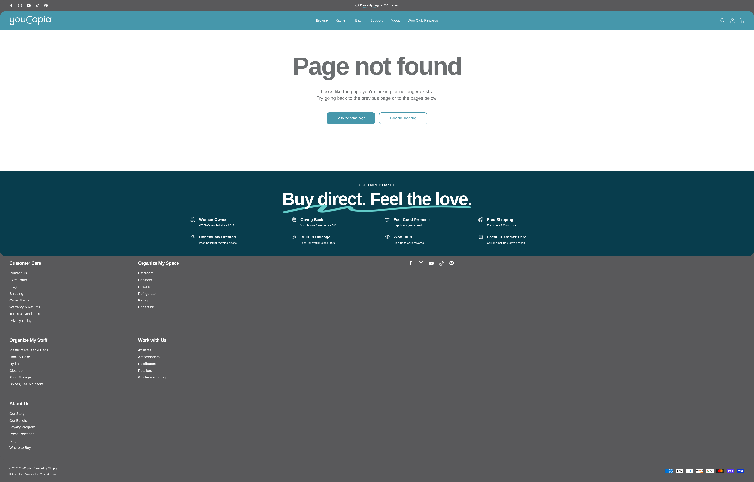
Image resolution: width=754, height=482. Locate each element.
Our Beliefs (18, 420)
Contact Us (18, 273)
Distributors (147, 364)
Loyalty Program (22, 427)
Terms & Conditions (24, 314)
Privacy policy (31, 474)
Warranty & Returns (24, 307)
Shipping (16, 294)
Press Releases (21, 434)
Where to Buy (20, 448)
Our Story (17, 414)
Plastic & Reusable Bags (28, 350)
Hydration (17, 364)
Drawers (144, 287)
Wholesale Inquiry (152, 377)
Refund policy (15, 474)
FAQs (13, 287)
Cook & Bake (19, 357)
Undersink (146, 307)
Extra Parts (18, 280)
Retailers (145, 371)
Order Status (19, 300)
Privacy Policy (20, 321)
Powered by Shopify (45, 468)
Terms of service (48, 474)
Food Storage (20, 377)
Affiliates (144, 350)
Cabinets (145, 280)
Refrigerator (147, 294)
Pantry (143, 300)
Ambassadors (149, 357)
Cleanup (16, 371)
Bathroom (145, 273)
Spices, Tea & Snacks (26, 384)
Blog (12, 441)
